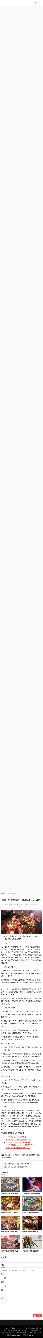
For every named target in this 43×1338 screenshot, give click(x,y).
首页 (4, 893)
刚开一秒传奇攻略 (14, 1155)
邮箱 (3, 1282)
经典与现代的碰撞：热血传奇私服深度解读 (16, 1231)
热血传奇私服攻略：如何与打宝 (20, 1145)
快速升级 (25, 1155)
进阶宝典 (32, 1155)
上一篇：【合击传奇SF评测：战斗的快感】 (15, 1164)
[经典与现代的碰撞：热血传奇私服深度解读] (10, 1223)
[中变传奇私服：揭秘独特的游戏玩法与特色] (32, 1242)
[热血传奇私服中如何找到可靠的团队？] (10, 1184)
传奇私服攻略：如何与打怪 (18, 1140)
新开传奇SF (11, 893)
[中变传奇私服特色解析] (32, 1184)
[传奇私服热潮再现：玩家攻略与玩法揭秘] (10, 1242)
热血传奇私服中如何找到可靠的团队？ (14, 1193)
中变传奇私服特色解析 (32, 1193)
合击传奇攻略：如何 (16, 1137)
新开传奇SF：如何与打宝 (18, 1148)
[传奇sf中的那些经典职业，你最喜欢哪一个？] (32, 1203)
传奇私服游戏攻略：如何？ (18, 1142)
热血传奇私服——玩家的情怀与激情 (13, 1212)
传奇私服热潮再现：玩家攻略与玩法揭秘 (15, 1251)
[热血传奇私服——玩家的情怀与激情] (10, 1203)
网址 (2, 1290)
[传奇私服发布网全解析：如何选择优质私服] (32, 1223)
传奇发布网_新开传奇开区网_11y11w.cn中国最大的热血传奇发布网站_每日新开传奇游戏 (9, 3)
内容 (3, 1298)
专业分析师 (8, 1157)
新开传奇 (25, 1335)
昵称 (3, 1274)
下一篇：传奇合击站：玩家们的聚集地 (14, 1167)
